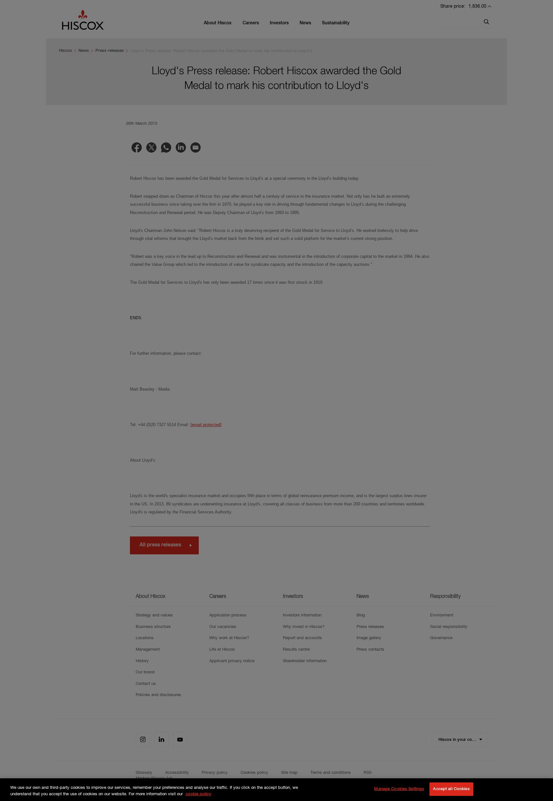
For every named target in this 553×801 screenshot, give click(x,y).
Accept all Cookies (451, 789)
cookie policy (198, 794)
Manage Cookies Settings (399, 789)
